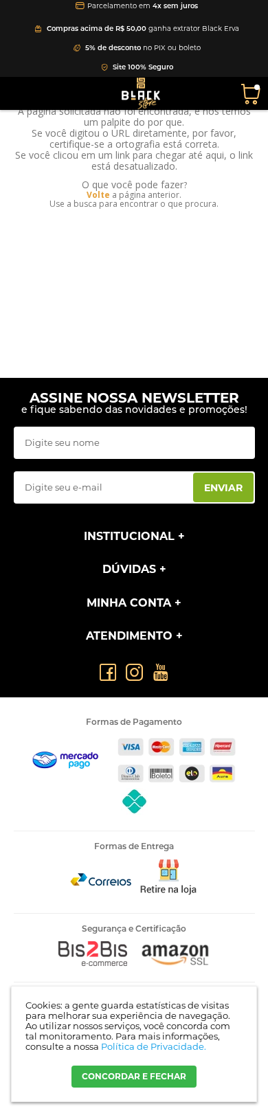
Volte (98, 195)
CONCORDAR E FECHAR (134, 1076)
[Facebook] (108, 672)
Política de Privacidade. (153, 1046)
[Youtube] (160, 672)
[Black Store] (141, 93)
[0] (253, 92)
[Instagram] (134, 672)
